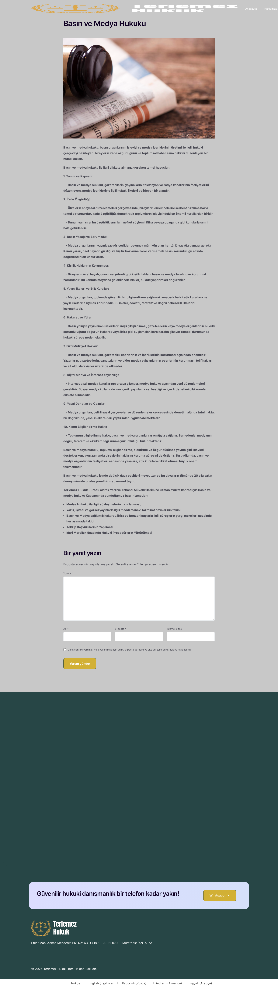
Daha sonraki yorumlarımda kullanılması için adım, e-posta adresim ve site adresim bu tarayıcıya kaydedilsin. (129, 649)
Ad (65, 628)
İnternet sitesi (174, 628)
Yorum (68, 573)
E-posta (120, 628)
